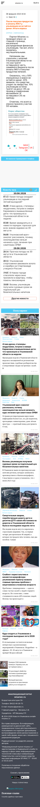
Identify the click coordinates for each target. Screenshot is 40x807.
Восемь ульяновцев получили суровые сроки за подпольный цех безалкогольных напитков (19, 464)
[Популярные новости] (35, 190)
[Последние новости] (31, 190)
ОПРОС (9, 33)
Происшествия (7, 339)
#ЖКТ (4, 572)
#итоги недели (7, 341)
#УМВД (20, 459)
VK (31, 147)
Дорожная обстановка (9, 510)
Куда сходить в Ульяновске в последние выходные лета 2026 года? (18, 636)
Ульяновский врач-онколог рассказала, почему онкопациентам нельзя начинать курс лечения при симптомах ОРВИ (19, 409)
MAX (25, 145)
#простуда (5, 402)
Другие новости (20, 298)
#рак (12, 402)
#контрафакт (6, 459)
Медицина (5, 398)
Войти (36, 3)
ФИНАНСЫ (19, 33)
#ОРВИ (24, 400)
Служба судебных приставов (12, 797)
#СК (14, 459)
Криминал (5, 337)
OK (26, 150)
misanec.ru (6, 718)
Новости (14, 337)
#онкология (16, 400)
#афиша (5, 631)
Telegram (23, 147)
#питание (27, 572)
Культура (5, 628)
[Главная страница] (19, 3)
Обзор (21, 337)
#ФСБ (27, 459)
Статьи (16, 339)
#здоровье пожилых (15, 572)
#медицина (6, 400)
